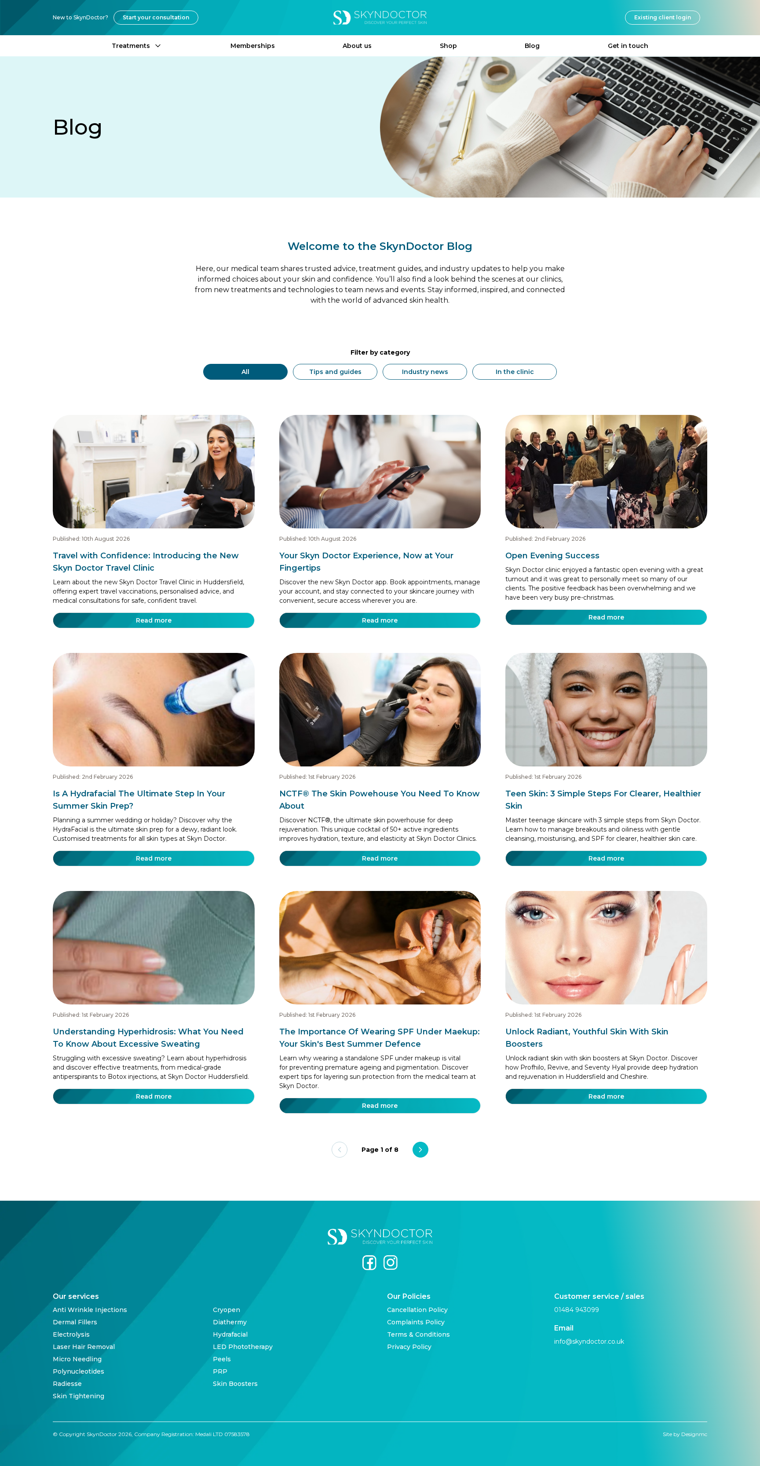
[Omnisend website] (380, 814)
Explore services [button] (380, 773)
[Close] (457, 642)
